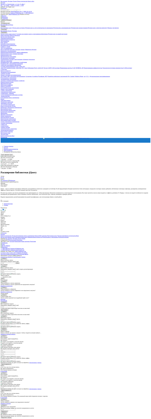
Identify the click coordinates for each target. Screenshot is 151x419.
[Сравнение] (4, 18)
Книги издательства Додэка (8, 106)
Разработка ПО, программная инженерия (12, 63)
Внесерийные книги (6, 109)
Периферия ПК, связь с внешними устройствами (14, 62)
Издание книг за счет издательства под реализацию (39, 28)
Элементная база (5, 96)
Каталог (3, 234)
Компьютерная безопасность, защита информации (14, 52)
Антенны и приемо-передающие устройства (12, 80)
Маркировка (4, 113)
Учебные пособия (5, 73)
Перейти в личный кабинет (8, 334)
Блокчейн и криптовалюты (8, 44)
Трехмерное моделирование (8, 72)
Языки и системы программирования (11, 75)
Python (5, 76)
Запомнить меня (7, 277)
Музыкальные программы (8, 58)
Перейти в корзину (6, 403)
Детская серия (4, 134)
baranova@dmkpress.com (16, 13)
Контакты (17, 35)
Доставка (10, 1)
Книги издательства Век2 (7, 135)
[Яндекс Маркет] (5, 245)
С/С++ (88, 76)
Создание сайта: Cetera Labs (8, 252)
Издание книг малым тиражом (79, 28)
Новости (12, 35)
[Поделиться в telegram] (5, 210)
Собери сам (4, 124)
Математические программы (8, 56)
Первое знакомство (6, 116)
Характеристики (8, 203)
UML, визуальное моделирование (16, 76)
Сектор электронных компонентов (10, 121)
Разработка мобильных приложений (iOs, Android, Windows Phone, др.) (67, 76)
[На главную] (4, 8)
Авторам (3, 26)
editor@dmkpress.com (14, 14)
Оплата (15, 1)
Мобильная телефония (7, 85)
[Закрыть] (4, 258)
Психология (4, 137)
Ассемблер (35, 76)
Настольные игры (5, 133)
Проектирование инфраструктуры (93, 68)
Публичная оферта (23, 254)
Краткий (3, 299)
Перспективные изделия (7, 117)
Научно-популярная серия (8, 36)
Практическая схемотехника (8, 119)
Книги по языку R (5, 70)
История (3, 24)
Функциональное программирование (100, 76)
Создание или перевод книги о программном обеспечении (32, 34)
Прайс (23, 238)
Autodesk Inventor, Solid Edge (13, 68)
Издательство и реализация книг (62, 28)
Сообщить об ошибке (21, 252)
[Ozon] (3, 244)
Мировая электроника (7, 114)
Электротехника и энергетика (9, 128)
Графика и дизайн (5, 46)
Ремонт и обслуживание (7, 89)
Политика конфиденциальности (9, 254)
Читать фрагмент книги (6, 154)
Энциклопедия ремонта (7, 130)
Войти (17, 263)
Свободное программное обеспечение (11, 65)
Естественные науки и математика (10, 97)
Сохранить (3, 328)
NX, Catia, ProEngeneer (28, 68)
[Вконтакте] (4, 247)
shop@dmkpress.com (16, 11)
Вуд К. (2, 177)
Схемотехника (4, 126)
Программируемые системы (8, 120)
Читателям (3, 29)
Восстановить (4, 309)
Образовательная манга (7, 38)
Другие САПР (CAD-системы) (51, 68)
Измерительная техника (7, 82)
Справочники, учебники (7, 93)
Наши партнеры (5, 35)
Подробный (4, 300)
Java (2, 76)
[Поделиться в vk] (1, 210)
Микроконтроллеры (6, 83)
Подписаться (4, 411)
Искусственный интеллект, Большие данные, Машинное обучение (18, 49)
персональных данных (35, 362)
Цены (11, 24)
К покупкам (4, 371)
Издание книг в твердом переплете (97, 28)
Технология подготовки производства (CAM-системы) (117, 68)
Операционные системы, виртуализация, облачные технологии (18, 59)
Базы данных (4, 42)
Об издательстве (5, 23)
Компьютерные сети (6, 55)
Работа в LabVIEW (6, 86)
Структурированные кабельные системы (12, 94)
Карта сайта (31, 1)
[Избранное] (4, 17)
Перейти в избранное (6, 292)
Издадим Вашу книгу (6, 28)
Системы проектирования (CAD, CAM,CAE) (13, 66)
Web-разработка (5, 41)
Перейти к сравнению (7, 286)
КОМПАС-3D (79, 68)
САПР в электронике (6, 90)
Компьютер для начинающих (8, 51)
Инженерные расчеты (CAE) (68, 68)
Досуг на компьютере (6, 48)
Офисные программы (6, 61)
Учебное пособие (5, 127)
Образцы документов (113, 28)
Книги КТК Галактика (7, 131)
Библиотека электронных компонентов (11, 107)
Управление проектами (7, 102)
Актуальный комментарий (8, 104)
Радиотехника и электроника (8, 78)
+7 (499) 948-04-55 (28, 13)
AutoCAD (3, 68)
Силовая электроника (6, 123)
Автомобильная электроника (8, 79)
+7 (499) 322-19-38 (27, 11)
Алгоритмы (28, 76)
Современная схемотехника (8, 92)
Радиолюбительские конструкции (10, 87)
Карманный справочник (7, 111)
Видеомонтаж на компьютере (8, 45)
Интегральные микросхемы (8, 110)
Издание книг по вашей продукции (57, 34)
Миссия (8, 24)
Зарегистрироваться (6, 364)
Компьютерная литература (8, 39)
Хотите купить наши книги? (8, 34)
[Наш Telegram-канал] (75, 140)
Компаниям (4, 32)
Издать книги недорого (19, 28)
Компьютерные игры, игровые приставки (12, 53)
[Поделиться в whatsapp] (3, 210)
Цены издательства (22, 1)
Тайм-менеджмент (6, 100)
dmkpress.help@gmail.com (17, 250)
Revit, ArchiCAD (38, 68)
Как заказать (4, 1)
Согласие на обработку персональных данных (13, 257)
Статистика (4, 69)
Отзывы (6, 205)
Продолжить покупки (6, 417)
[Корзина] (3, 15)
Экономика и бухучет (6, 103)
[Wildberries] (4, 243)
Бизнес (2, 99)
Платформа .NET (42, 76)
